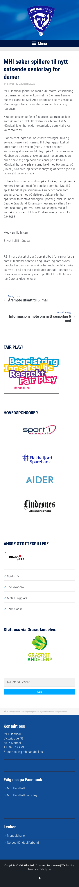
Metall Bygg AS (17, 598)
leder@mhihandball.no (28, 752)
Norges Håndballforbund (23, 843)
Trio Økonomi (15, 587)
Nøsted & (13, 576)
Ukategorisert (14, 711)
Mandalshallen (16, 836)
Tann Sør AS (15, 609)
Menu (42, 43)
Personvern (53, 865)
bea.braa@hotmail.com (25, 208)
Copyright (10, 865)
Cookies (40, 865)
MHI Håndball (16, 788)
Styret (10, 83)
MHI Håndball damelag (22, 795)
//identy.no (44, 869)
